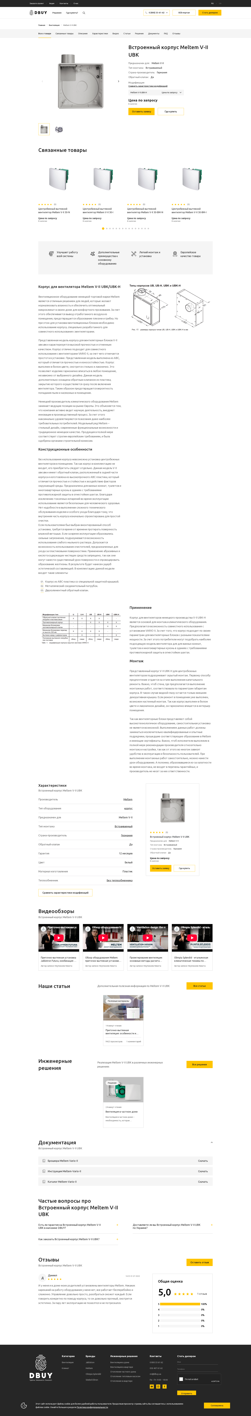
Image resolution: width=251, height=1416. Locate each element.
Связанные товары (64, 33)
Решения (56, 13)
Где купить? (72, 13)
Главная (41, 25)
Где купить (171, 111)
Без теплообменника (119, 880)
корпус (128, 808)
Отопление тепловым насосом (125, 1376)
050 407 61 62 (156, 1368)
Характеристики (100, 33)
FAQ (166, 33)
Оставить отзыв (199, 1262)
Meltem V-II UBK (70, 25)
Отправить (186, 1393)
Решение (112, 1083)
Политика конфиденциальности (92, 1407)
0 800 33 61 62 (156, 1362)
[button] (118, 81)
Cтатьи (126, 33)
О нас (75, 3)
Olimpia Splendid (93, 1374)
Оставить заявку (141, 111)
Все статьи (199, 986)
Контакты (64, 3)
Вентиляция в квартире (121, 1367)
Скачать (203, 1160)
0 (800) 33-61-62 (156, 12)
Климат (65, 1368)
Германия (126, 835)
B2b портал (184, 12)
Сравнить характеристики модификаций (147, 86)
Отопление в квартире (121, 1381)
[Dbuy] (38, 12)
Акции (51, 3)
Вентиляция (54, 25)
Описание (83, 33)
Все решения (199, 1064)
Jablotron (90, 1362)
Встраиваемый (123, 826)
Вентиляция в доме (119, 1362)
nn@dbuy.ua (155, 1374)
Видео (116, 33)
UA (220, 3)
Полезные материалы (118, 1001)
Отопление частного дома (123, 1372)
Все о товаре (44, 33)
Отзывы (176, 33)
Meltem (127, 799)
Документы (153, 33)
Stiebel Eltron (92, 1380)
